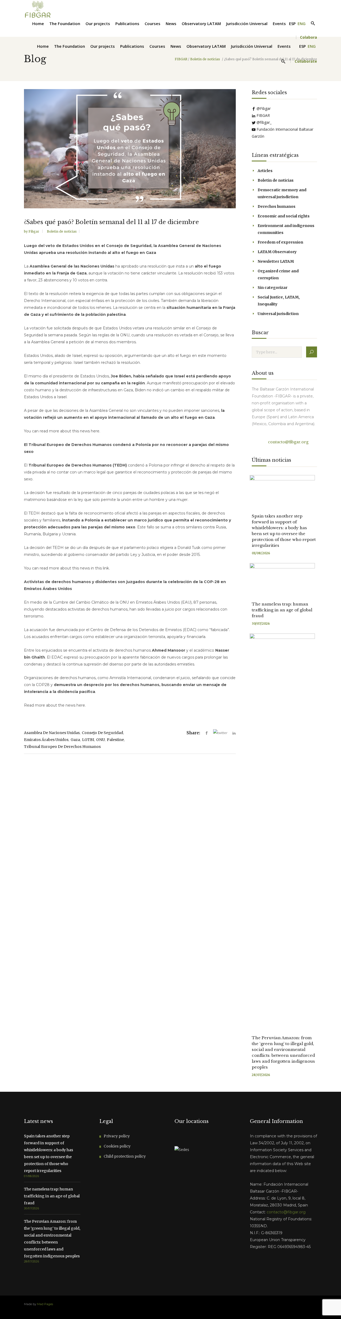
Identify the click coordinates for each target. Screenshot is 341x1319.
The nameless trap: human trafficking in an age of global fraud (282, 609)
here (95, 431)
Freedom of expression (280, 242)
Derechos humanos (276, 206)
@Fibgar (263, 108)
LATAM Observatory (277, 251)
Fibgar (34, 231)
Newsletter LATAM (276, 261)
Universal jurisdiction (278, 313)
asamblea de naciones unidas (52, 732)
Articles (265, 170)
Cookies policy (117, 1146)
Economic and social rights (284, 216)
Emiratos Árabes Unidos (46, 739)
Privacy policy (117, 1136)
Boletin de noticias (205, 59)
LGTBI (88, 739)
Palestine (115, 739)
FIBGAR (181, 59)
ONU (100, 739)
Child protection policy (125, 1156)
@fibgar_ (263, 122)
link (106, 568)
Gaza (75, 739)
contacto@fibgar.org (287, 442)
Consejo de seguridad (102, 732)
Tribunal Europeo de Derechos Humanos (62, 746)
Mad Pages (45, 1304)
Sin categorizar (272, 287)
